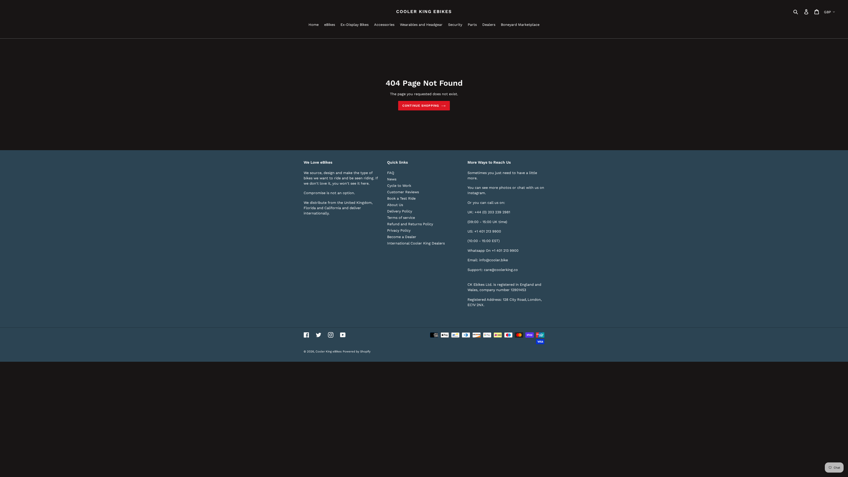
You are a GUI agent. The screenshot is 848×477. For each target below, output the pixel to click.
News (391, 179)
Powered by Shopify (357, 351)
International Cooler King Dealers (416, 243)
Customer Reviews (403, 192)
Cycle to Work (399, 186)
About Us (395, 205)
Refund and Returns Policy (410, 224)
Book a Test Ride (401, 198)
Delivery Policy (399, 211)
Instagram (476, 193)
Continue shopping (420, 105)
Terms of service (401, 218)
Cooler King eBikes (424, 11)
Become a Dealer (401, 237)
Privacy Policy (399, 230)
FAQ (390, 173)
